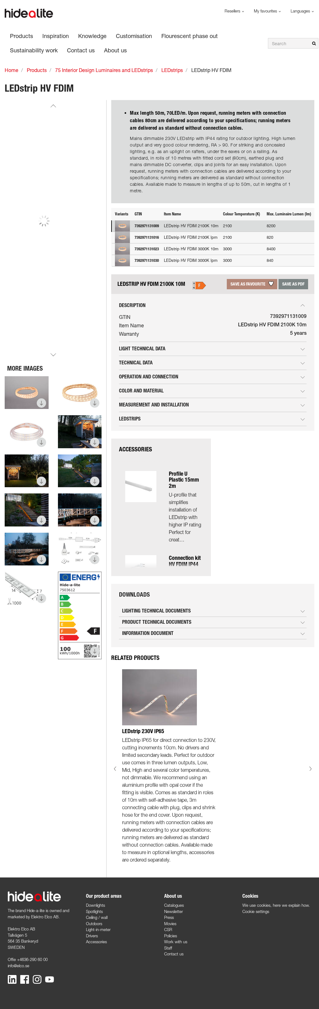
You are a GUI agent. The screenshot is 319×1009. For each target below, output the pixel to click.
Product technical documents (156, 622)
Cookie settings (255, 911)
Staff (168, 947)
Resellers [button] (233, 10)
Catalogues (174, 905)
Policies (170, 935)
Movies (170, 923)
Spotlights (94, 911)
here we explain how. (291, 905)
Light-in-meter (98, 929)
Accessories (96, 941)
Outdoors (94, 923)
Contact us (173, 953)
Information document (148, 633)
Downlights (95, 905)
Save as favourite (248, 284)
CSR (168, 929)
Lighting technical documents (156, 611)
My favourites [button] (266, 10)
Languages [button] (301, 10)
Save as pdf (293, 284)
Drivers (92, 935)
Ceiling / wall (96, 917)
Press (169, 917)
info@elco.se (18, 965)
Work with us (175, 941)
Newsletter (173, 911)
